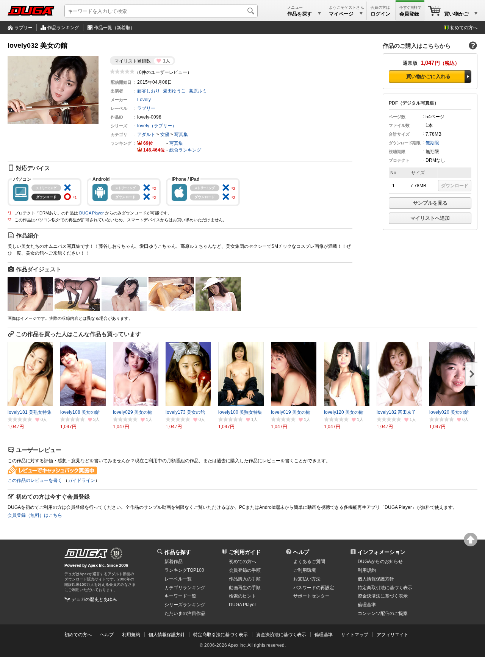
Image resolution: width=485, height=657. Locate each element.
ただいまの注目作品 (184, 613)
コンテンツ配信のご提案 (383, 613)
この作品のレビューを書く (35, 480)
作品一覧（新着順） (114, 27)
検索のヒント (242, 596)
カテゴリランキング (184, 587)
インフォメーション (381, 552)
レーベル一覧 (178, 579)
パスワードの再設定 (313, 587)
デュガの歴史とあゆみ (94, 599)
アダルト (146, 134)
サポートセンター (311, 596)
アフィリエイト (392, 634)
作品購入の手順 (245, 579)
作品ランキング (63, 27)
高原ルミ (198, 91)
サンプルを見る (430, 203)
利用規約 (367, 570)
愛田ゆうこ (174, 91)
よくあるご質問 (309, 561)
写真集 (181, 134)
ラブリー (23, 27)
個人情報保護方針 (376, 579)
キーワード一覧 (180, 596)
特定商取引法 (385, 587)
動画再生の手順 (245, 587)
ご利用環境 (304, 570)
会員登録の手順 (245, 570)
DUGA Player (91, 213)
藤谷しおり (148, 91)
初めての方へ (463, 27)
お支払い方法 (307, 579)
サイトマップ (354, 634)
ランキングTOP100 (184, 570)
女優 (164, 134)
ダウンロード (454, 185)
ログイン (380, 14)
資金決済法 (383, 596)
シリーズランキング (184, 604)
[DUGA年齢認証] (86, 553)
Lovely (144, 99)
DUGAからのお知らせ (380, 561)
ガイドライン (81, 480)
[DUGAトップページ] (31, 11)
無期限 (432, 142)
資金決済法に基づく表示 (281, 634)
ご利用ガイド (245, 552)
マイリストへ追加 (430, 218)
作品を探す (177, 552)
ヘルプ (301, 552)
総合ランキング (185, 150)
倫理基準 (367, 604)
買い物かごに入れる (428, 76)
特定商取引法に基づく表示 (220, 634)
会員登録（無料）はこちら (35, 515)
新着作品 (173, 561)
